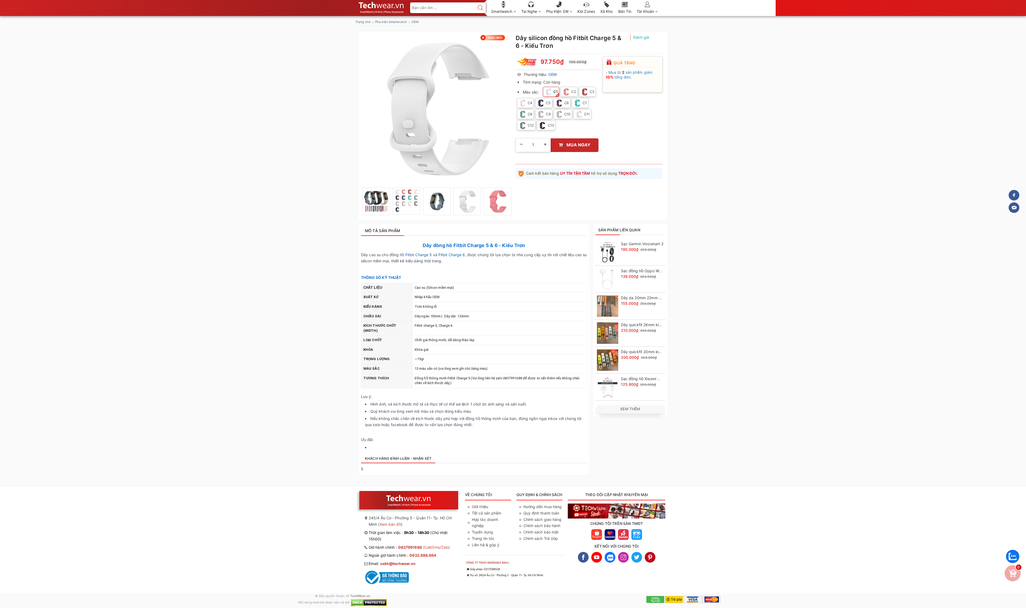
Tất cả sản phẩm (487, 513)
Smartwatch (502, 11)
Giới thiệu (480, 506)
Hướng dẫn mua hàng (542, 506)
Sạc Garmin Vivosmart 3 (642, 243)
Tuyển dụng (482, 532)
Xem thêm (630, 409)
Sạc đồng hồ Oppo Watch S (645, 270)
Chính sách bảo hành (542, 525)
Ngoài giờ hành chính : (402, 555)
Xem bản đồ (390, 524)
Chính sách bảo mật (541, 532)
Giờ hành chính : (409, 547)
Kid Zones (586, 11)
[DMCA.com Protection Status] (369, 602)
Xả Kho (606, 11)
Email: (392, 563)
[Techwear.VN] (381, 6)
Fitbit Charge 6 (451, 254)
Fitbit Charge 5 (418, 254)
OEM (552, 74)
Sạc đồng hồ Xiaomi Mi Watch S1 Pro (653, 378)
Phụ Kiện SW (558, 11)
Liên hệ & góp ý (486, 545)
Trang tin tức (483, 538)
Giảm (494, 38)
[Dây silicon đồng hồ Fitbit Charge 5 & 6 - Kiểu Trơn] (376, 201)
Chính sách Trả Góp (540, 538)
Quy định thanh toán (541, 513)
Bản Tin (625, 11)
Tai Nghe (529, 11)
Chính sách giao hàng (542, 519)
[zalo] (1012, 564)
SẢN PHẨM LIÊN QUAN (619, 230)
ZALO (610, 557)
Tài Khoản (646, 11)
